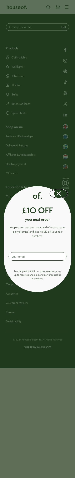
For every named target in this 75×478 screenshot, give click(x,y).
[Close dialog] (59, 193)
